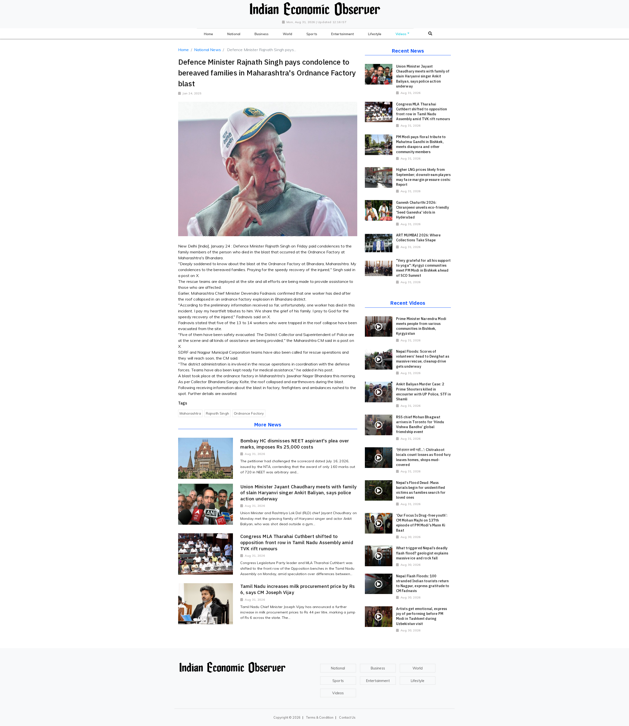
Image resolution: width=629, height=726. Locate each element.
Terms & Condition (319, 717)
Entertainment (378, 681)
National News (207, 49)
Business (378, 668)
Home (183, 49)
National (338, 668)
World (418, 668)
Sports (338, 681)
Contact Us (347, 717)
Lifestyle (417, 681)
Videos (338, 693)
